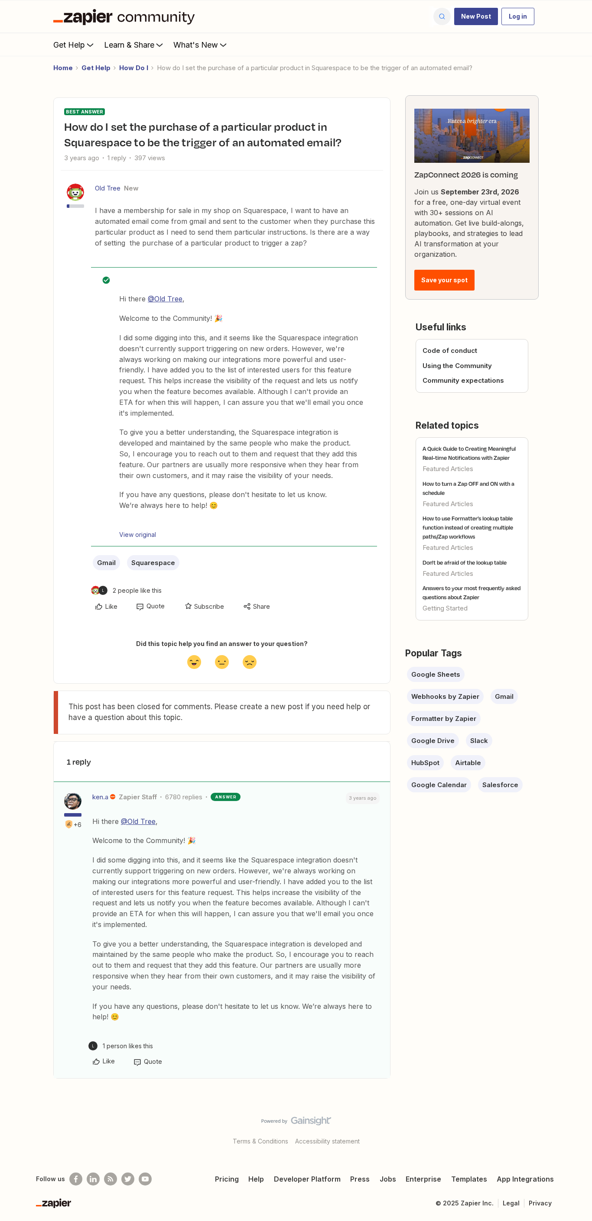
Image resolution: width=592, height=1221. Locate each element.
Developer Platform (307, 1179)
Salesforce (500, 785)
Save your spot (444, 280)
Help (256, 1179)
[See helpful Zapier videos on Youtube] (145, 1179)
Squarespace (153, 563)
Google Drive (433, 740)
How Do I (133, 68)
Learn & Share (129, 44)
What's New (195, 44)
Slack (479, 740)
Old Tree (107, 188)
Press (360, 1179)
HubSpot (425, 763)
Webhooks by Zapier (445, 696)
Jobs (388, 1179)
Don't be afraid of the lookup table (465, 562)
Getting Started (445, 608)
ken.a (100, 797)
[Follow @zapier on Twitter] (127, 1179)
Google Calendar (439, 785)
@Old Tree (165, 298)
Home (63, 68)
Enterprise (423, 1179)
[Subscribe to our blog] (110, 1179)
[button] (476, 16)
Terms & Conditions (260, 1141)
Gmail (106, 563)
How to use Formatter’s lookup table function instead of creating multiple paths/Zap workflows (468, 527)
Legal (511, 1203)
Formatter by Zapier (443, 718)
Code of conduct (450, 350)
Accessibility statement (327, 1141)
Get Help (69, 44)
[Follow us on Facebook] (75, 1179)
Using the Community (457, 366)
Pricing (227, 1179)
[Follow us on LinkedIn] (93, 1179)
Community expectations (463, 380)
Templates (469, 1179)
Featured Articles (448, 469)
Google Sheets (435, 674)
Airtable (468, 763)
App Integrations (525, 1179)
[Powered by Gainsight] (296, 1123)
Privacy (540, 1203)
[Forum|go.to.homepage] (126, 16)
